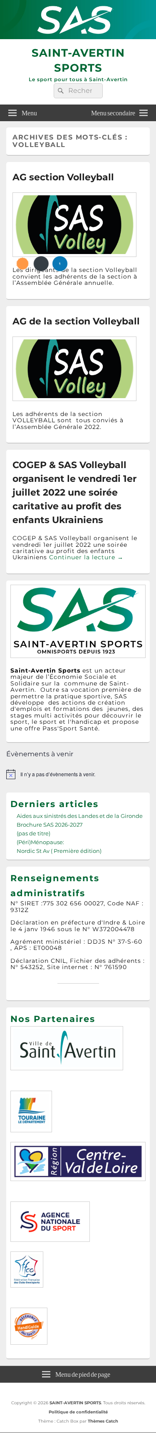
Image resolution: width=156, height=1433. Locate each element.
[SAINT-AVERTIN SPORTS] (78, 37)
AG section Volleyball (63, 177)
